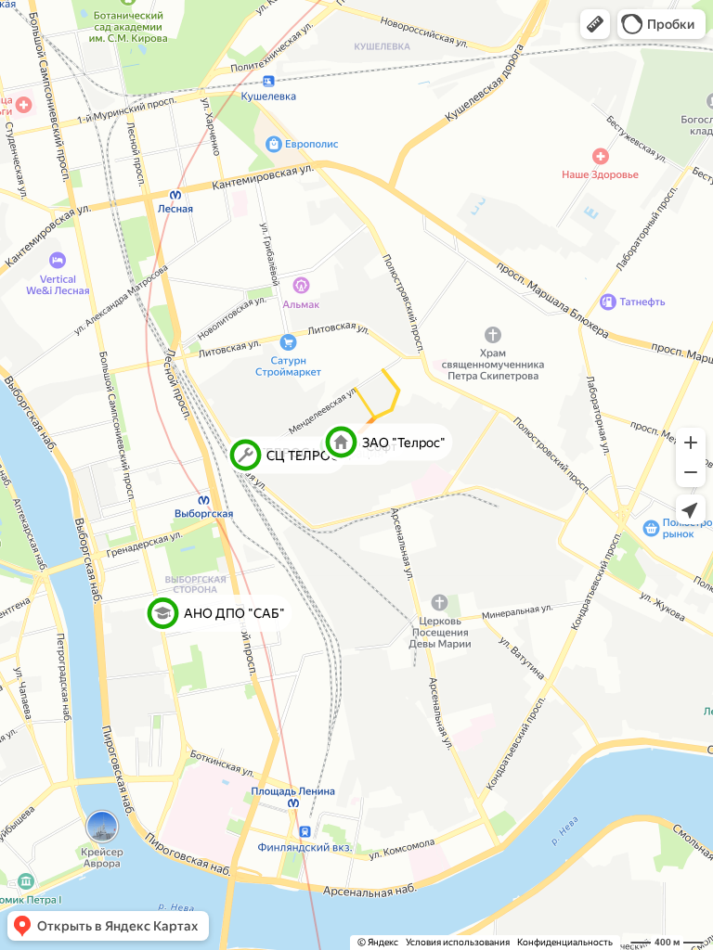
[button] (595, 24)
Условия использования (458, 942)
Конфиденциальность (565, 942)
